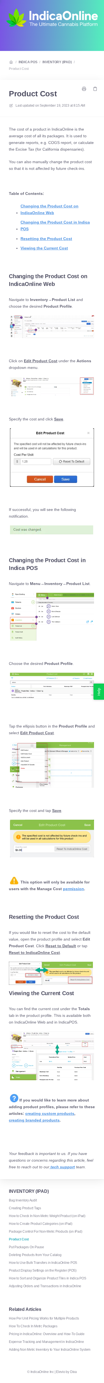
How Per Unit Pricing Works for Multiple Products (44, 1318)
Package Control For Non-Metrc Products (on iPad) (45, 1231)
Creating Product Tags (25, 1208)
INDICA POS (28, 62)
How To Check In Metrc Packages (33, 1326)
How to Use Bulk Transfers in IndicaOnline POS (43, 1263)
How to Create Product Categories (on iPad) (40, 1224)
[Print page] (84, 88)
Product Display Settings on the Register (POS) (43, 1270)
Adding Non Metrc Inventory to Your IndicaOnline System (49, 1350)
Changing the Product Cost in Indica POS (55, 225)
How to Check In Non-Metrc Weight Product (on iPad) (47, 1216)
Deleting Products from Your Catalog (35, 1255)
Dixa (73, 1372)
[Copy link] (95, 88)
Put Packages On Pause (26, 1247)
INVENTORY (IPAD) (57, 62)
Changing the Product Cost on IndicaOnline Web (49, 209)
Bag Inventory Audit (23, 1200)
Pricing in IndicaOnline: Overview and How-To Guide (47, 1334)
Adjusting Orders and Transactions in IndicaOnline (45, 1286)
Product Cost (19, 69)
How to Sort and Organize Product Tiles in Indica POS (47, 1278)
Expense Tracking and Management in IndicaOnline (46, 1342)
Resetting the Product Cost (46, 238)
